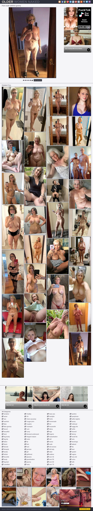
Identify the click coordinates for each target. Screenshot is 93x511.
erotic (28, 439)
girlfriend (29, 454)
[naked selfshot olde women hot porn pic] (80, 284)
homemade (52, 421)
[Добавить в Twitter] (87, 2)
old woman (52, 447)
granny (28, 462)
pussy (73, 421)
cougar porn (30, 421)
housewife (52, 426)
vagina (73, 454)
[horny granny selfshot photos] (13, 358)
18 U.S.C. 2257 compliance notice (31, 509)
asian (5, 416)
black (5, 444)
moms (51, 441)
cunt (27, 429)
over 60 (51, 462)
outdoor (51, 454)
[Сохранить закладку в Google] (65, 2)
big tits (5, 439)
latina (51, 429)
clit (27, 416)
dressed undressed (32, 434)
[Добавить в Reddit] (79, 2)
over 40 (51, 457)
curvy (28, 431)
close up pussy (31, 419)
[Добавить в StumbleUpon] (81, 2)
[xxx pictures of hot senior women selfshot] (35, 308)
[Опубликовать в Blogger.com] (59, 2)
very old (74, 457)
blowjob (6, 449)
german (28, 449)
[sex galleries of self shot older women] (35, 342)
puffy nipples (75, 419)
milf (50, 439)
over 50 (51, 459)
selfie (73, 429)
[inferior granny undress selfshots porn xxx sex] (58, 324)
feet (27, 444)
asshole (6, 421)
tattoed (73, 444)
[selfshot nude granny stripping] (80, 163)
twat (72, 449)
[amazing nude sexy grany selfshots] (13, 188)
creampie (29, 426)
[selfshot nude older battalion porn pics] (35, 186)
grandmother (30, 459)
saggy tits (74, 426)
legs (50, 431)
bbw (5, 424)
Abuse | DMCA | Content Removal (11, 509)
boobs (5, 452)
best (5, 434)
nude (50, 444)
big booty (6, 436)
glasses (29, 457)
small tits (74, 436)
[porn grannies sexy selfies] (58, 162)
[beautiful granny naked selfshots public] (80, 131)
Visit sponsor (38, 80)
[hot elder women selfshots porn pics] (13, 227)
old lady (51, 449)
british (5, 454)
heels (51, 419)
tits (72, 447)
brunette (6, 457)
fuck (27, 447)
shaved (73, 431)
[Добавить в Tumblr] (84, 2)
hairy (28, 464)
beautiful (6, 431)
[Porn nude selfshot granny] (32, 42)
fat (27, 441)
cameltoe (6, 464)
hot (50, 424)
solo (72, 439)
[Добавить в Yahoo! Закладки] (89, 2)
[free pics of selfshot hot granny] (58, 190)
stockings (74, 441)
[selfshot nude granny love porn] (58, 220)
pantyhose (74, 416)
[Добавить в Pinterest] (76, 2)
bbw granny (7, 426)
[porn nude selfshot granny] (80, 348)
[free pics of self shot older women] (13, 156)
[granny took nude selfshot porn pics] (35, 249)
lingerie (51, 434)
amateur (6, 414)
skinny (73, 434)
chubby (28, 414)
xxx (72, 464)
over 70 (51, 464)
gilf (27, 452)
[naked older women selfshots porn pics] (13, 316)
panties (73, 414)
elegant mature (31, 436)
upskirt (73, 452)
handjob (51, 416)
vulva (73, 459)
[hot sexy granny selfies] (80, 194)
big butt (6, 462)
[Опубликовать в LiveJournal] (73, 2)
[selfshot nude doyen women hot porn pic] (58, 256)
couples (29, 424)
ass (4, 419)
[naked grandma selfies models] (35, 149)
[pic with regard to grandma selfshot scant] (80, 251)
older (50, 452)
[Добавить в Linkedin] (70, 2)
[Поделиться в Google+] (68, 2)
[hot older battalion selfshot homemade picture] (80, 222)
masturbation (53, 436)
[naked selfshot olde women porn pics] (58, 101)
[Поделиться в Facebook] (62, 2)
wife (72, 462)
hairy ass (52, 414)
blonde (5, 447)
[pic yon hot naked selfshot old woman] (35, 109)
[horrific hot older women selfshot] (35, 220)
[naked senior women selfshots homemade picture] (35, 278)
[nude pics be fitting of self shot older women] (80, 317)
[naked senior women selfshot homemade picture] (58, 292)
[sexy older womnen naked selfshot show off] (13, 113)
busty (5, 459)
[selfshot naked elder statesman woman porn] (13, 272)
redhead (74, 424)
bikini (5, 441)
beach (5, 429)
